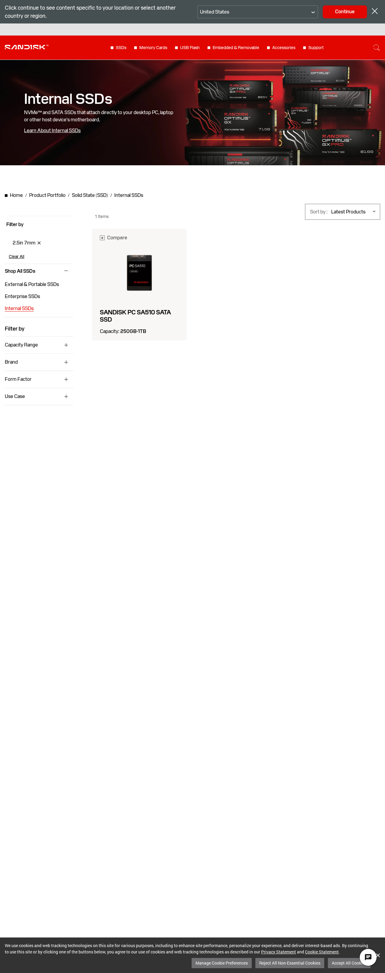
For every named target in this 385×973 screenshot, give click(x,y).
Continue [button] (345, 11)
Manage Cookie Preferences (222, 963)
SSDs (121, 47)
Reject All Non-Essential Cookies (289, 963)
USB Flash (190, 47)
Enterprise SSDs (22, 296)
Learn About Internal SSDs (52, 130)
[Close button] (374, 11)
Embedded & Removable (236, 47)
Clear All (16, 256)
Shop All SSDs (20, 271)
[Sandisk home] (26, 47)
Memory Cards (153, 47)
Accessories (283, 47)
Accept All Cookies (349, 963)
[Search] (376, 47)
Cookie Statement (322, 952)
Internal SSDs (19, 308)
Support (316, 47)
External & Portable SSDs (32, 284)
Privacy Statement (278, 952)
